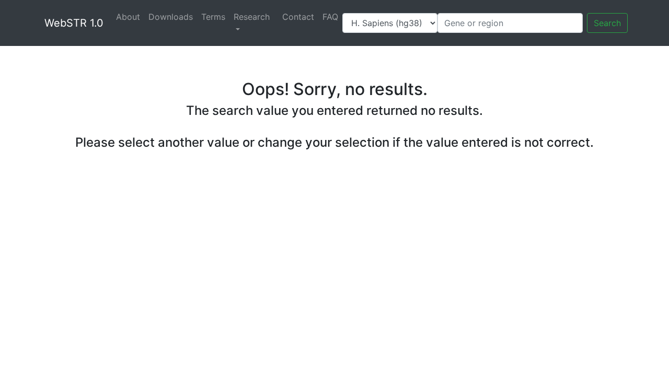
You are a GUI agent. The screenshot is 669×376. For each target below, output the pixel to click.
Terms (213, 16)
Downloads (170, 16)
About (128, 16)
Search (607, 23)
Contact (298, 16)
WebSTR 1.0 (73, 23)
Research (252, 16)
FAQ (330, 16)
